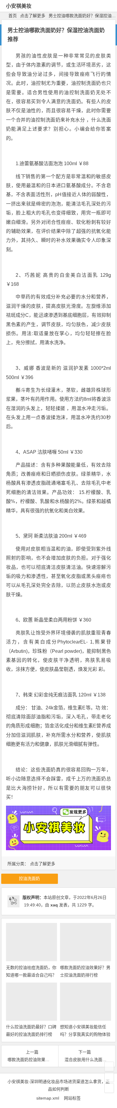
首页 (12, 15)
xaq (54, 905)
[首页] (109, 1066)
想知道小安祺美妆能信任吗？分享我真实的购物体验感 (85, 1034)
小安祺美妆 (19, 6)
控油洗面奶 (29, 878)
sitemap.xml (50, 1098)
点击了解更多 (32, 15)
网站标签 (72, 1098)
